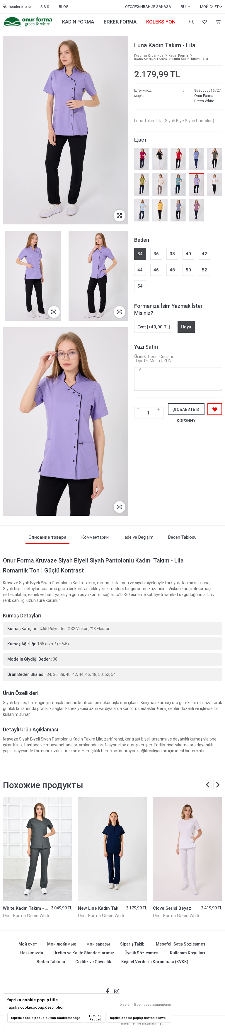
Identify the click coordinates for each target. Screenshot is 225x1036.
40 (188, 253)
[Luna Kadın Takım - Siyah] (160, 159)
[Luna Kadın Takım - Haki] (214, 159)
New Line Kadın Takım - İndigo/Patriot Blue (47, 908)
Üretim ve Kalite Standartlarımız (83, 953)
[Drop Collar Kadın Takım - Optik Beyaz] (187, 849)
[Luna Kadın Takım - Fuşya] (141, 159)
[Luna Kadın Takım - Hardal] (160, 210)
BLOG (64, 6)
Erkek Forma (120, 22)
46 (156, 270)
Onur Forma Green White (26, 915)
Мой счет (27, 944)
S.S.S (44, 6)
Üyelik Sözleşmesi (142, 953)
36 (156, 253)
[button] (217, 784)
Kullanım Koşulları (187, 953)
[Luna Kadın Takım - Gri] (178, 210)
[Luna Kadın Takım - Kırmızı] (178, 159)
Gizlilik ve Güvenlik (93, 961)
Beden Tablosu (51, 961)
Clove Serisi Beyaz (97, 908)
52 (204, 270)
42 (204, 253)
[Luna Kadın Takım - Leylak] (196, 210)
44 (140, 270)
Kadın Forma (78, 22)
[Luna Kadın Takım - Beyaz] (214, 184)
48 (172, 270)
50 (188, 270)
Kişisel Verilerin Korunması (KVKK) (154, 961)
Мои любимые (204, 22)
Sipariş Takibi (133, 944)
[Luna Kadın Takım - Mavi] (141, 210)
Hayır (186, 327)
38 (172, 253)
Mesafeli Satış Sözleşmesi (181, 944)
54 (140, 286)
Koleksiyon (160, 22)
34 (140, 253)
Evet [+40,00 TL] (153, 327)
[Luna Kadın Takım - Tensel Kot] (196, 159)
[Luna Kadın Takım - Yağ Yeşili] (141, 184)
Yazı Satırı (146, 347)
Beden (141, 240)
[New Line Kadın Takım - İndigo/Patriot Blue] (37, 849)
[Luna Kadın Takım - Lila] (196, 184)
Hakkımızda (31, 953)
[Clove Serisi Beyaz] (112, 849)
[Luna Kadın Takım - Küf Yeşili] (178, 184)
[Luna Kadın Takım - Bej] (160, 184)
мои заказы (98, 944)
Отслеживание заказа (148, 6)
